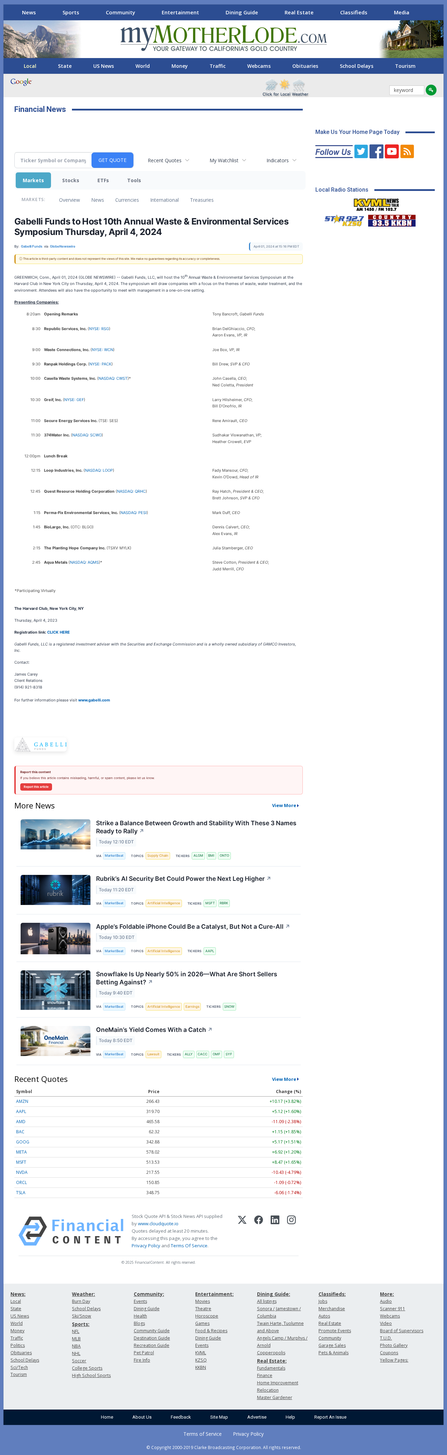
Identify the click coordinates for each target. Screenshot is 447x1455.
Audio (386, 1301)
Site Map (219, 1417)
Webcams (259, 66)
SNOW (229, 1006)
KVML (200, 1353)
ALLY (189, 1054)
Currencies (127, 200)
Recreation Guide (151, 1345)
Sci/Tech (19, 1367)
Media (401, 12)
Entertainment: (214, 1294)
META (21, 1152)
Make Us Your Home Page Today (357, 132)
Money (179, 66)
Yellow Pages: (394, 1360)
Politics (17, 1345)
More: (387, 1294)
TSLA (20, 1193)
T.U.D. (386, 1338)
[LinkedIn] (275, 1231)
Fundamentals (271, 1368)
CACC (202, 1054)
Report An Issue (330, 1417)
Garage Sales (332, 1345)
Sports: (80, 1324)
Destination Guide (152, 1338)
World (142, 66)
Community (120, 12)
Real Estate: (272, 1360)
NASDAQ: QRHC (131, 491)
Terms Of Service (189, 1245)
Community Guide (152, 1331)
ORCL (21, 1182)
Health (140, 1316)
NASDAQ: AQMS (84, 562)
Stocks (70, 180)
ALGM (198, 855)
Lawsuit (153, 1054)
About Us (142, 1417)
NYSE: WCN (102, 349)
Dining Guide (242, 12)
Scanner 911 (392, 1309)
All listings (267, 1301)
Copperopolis (271, 1353)
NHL (76, 1353)
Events (140, 1301)
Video (386, 1323)
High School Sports (91, 1375)
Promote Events (334, 1331)
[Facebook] (258, 1231)
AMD (20, 1122)
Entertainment (180, 12)
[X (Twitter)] (242, 1231)
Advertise (256, 1417)
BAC (20, 1132)
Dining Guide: (273, 1294)
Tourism (405, 66)
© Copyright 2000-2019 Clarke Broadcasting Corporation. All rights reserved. (223, 1447)
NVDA (22, 1172)
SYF (229, 1054)
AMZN (22, 1101)
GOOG (22, 1142)
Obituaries (305, 66)
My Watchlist (224, 160)
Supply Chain (157, 855)
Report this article (36, 787)
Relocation (268, 1390)
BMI (211, 855)
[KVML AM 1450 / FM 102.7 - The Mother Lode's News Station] (376, 203)
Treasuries (202, 200)
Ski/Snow (81, 1316)
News (29, 12)
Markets (33, 180)
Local (30, 66)
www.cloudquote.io (158, 1223)
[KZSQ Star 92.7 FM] (341, 219)
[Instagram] (291, 1231)
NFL (75, 1331)
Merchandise (331, 1309)
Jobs (322, 1301)
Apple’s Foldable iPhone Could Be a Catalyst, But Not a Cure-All (193, 926)
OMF (216, 1054)
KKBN (200, 1367)
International (164, 200)
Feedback (181, 1417)
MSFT (210, 903)
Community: (149, 1294)
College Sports (87, 1368)
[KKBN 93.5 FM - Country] (392, 219)
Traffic (218, 66)
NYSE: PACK (100, 364)
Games (202, 1323)
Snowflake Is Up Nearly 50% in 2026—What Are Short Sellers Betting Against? (186, 978)
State (65, 66)
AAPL (209, 951)
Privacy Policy (146, 1245)
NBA (76, 1346)
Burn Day (81, 1301)
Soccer (79, 1361)
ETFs (103, 180)
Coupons (389, 1353)
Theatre (203, 1309)
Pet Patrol (144, 1353)
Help (290, 1417)
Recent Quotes (165, 160)
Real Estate (299, 12)
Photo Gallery (394, 1345)
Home (107, 1417)
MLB (76, 1339)
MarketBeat (114, 855)
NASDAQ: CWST (112, 378)
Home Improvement (277, 1383)
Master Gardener (274, 1397)
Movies (202, 1301)
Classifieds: (332, 1294)
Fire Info (142, 1360)
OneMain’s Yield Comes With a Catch (154, 1029)
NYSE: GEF (74, 399)
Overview (69, 200)
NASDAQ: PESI (133, 512)
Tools (134, 180)
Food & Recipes (211, 1331)
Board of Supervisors (401, 1331)
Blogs (139, 1323)
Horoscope (206, 1316)
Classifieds (353, 12)
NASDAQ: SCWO (87, 435)
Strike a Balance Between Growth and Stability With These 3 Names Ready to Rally (196, 827)
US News (103, 66)
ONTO (224, 855)
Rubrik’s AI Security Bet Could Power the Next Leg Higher (183, 878)
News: (17, 1294)
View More (284, 805)
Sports (71, 12)
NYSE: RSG (99, 328)
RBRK (224, 903)
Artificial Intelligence (163, 903)
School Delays (356, 66)
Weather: (83, 1294)
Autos (324, 1316)
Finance (264, 1375)
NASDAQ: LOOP (99, 470)
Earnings (192, 1006)
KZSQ (201, 1360)
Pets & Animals (333, 1353)
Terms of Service (202, 1434)
